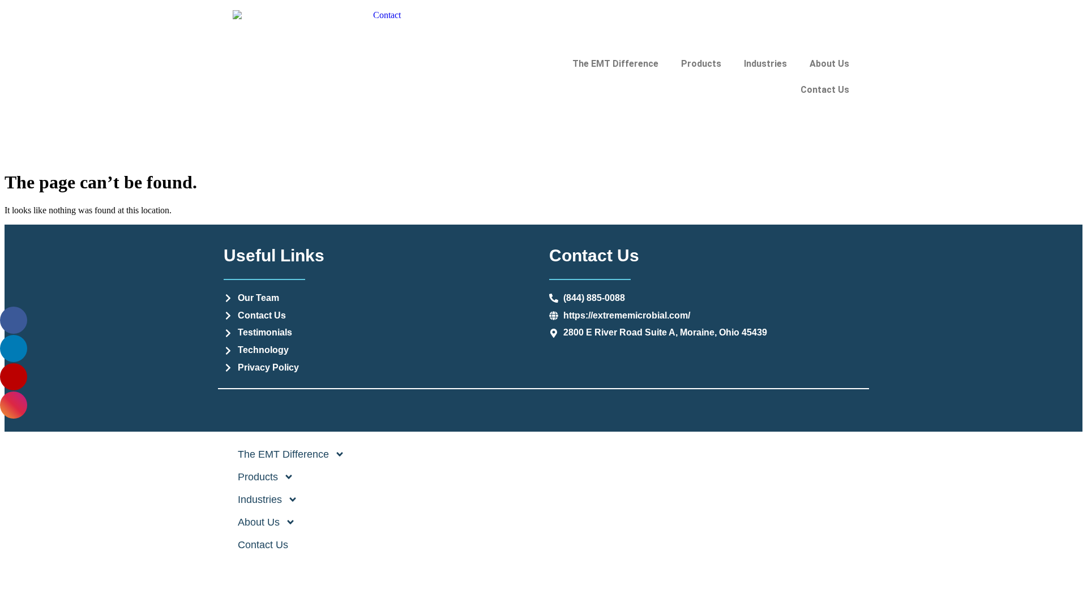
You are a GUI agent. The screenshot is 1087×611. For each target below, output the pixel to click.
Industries (765, 63)
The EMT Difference (615, 63)
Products (701, 63)
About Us (829, 63)
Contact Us (825, 89)
